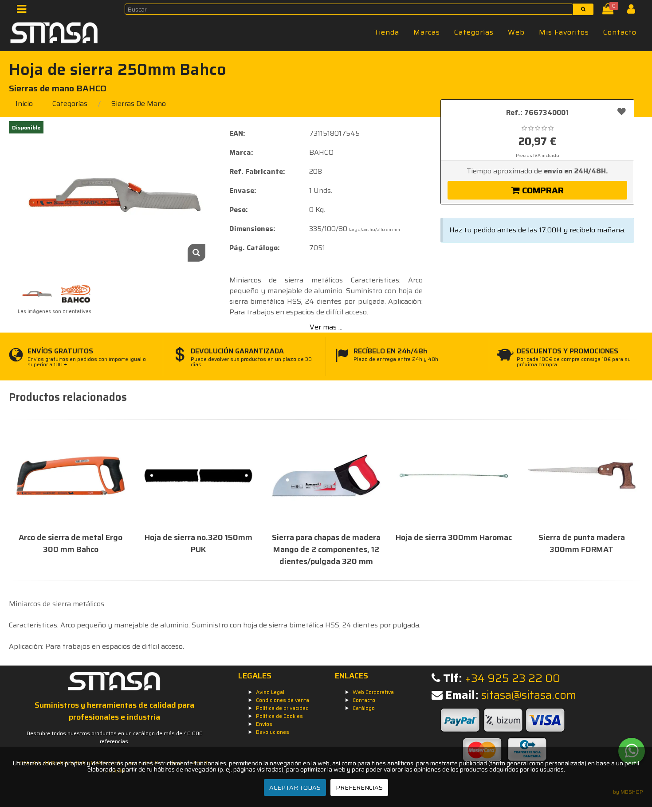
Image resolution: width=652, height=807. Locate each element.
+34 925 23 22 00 (512, 678)
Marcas (426, 32)
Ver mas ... (326, 327)
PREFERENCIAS (359, 787)
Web (516, 32)
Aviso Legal (270, 692)
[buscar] (583, 9)
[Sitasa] (54, 34)
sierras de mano (138, 103)
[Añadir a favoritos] (622, 111)
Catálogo (364, 708)
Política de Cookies (279, 716)
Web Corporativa (373, 692)
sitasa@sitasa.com (528, 695)
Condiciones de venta (282, 700)
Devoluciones (272, 732)
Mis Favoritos (564, 32)
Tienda (386, 32)
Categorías (474, 32)
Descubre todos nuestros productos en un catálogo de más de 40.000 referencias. (115, 737)
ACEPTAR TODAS (295, 787)
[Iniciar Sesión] (634, 11)
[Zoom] (196, 253)
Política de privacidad (282, 708)
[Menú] (24, 11)
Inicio (24, 103)
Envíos (264, 724)
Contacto (619, 32)
